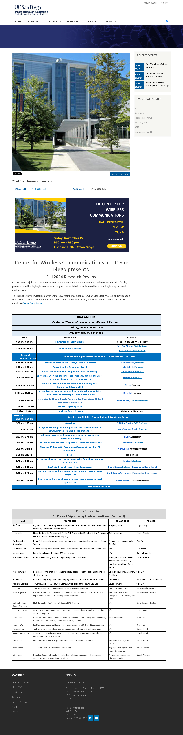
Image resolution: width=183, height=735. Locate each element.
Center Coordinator (32, 303)
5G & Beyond (141, 122)
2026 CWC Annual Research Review (154, 75)
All (136, 108)
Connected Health (143, 132)
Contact (165, 3)
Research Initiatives (20, 682)
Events (92, 21)
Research (72, 21)
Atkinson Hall (39, 189)
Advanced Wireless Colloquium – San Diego (157, 84)
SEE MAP (69, 698)
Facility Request (151, 3)
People (53, 21)
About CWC (33, 21)
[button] (21, 112)
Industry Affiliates (19, 702)
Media (109, 21)
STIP (137, 127)
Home (18, 21)
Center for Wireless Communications (30, 9)
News (14, 706)
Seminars (139, 113)
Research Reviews (120, 174)
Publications (17, 692)
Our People (17, 697)
